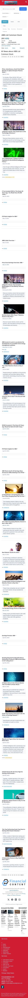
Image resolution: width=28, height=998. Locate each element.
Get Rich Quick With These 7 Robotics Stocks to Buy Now (13, 315)
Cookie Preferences (22, 994)
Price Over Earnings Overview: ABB (12, 262)
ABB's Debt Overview (8, 240)
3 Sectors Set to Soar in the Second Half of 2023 (13, 397)
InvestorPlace (6, 117)
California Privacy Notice (14, 994)
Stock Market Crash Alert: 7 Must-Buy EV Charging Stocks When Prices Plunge (14, 103)
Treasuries (5, 31)
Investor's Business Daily (8, 786)
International (19, 29)
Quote (6, 48)
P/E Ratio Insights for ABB (10, 216)
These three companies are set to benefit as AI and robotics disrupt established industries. (14, 589)
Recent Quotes (5, 13)
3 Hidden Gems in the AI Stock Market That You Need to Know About (13, 683)
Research (22, 48)
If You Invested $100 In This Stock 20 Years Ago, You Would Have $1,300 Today (12, 192)
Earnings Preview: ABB (9, 635)
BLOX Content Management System (11, 995)
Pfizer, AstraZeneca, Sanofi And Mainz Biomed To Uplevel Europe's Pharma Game (13, 70)
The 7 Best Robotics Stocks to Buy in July (12, 366)
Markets (5, 21)
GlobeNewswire (6, 351)
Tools (4, 25)
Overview (5, 29)
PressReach (6, 755)
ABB (6, 38)
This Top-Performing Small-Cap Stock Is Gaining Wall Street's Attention (13, 830)
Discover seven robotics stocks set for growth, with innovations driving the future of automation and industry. (14, 323)
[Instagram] (19, 900)
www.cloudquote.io (14, 890)
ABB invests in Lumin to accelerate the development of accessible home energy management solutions (13, 343)
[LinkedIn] (15, 900)
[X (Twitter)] (8, 900)
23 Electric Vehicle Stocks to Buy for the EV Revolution (13, 801)
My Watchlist (16, 13)
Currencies (13, 29)
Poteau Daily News (10, 993)
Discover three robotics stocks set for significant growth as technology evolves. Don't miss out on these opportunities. (14, 140)
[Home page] (10, 3)
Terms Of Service (16, 895)
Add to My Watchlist (5, 45)
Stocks (12, 21)
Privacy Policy (6, 994)
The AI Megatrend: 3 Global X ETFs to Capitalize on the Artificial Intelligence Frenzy (13, 160)
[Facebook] (12, 900)
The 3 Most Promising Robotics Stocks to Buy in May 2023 (14, 522)
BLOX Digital (21, 995)
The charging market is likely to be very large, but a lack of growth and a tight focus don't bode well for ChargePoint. (14, 503)
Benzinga (5, 88)
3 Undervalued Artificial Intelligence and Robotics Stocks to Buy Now (13, 582)
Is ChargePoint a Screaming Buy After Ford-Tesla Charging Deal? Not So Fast (13, 495)
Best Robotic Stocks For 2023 (11, 552)
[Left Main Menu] (2, 1)
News (9, 29)
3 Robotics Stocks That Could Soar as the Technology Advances (14, 132)
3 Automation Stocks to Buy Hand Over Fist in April (13, 858)
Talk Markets (6, 567)
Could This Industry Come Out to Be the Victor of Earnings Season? (13, 714)
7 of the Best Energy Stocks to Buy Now (14, 608)
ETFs (19, 21)
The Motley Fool (6, 507)
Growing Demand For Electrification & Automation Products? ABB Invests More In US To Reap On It (13, 659)
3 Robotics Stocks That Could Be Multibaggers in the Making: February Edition (13, 286)
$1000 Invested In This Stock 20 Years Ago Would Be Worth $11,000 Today (13, 426)
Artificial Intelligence (8, 177)
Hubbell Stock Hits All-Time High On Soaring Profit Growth (12, 772)
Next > (22, 56)
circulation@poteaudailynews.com (13, 983)
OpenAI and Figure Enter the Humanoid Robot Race (13, 739)
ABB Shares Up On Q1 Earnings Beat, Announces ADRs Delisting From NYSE (13, 471)
